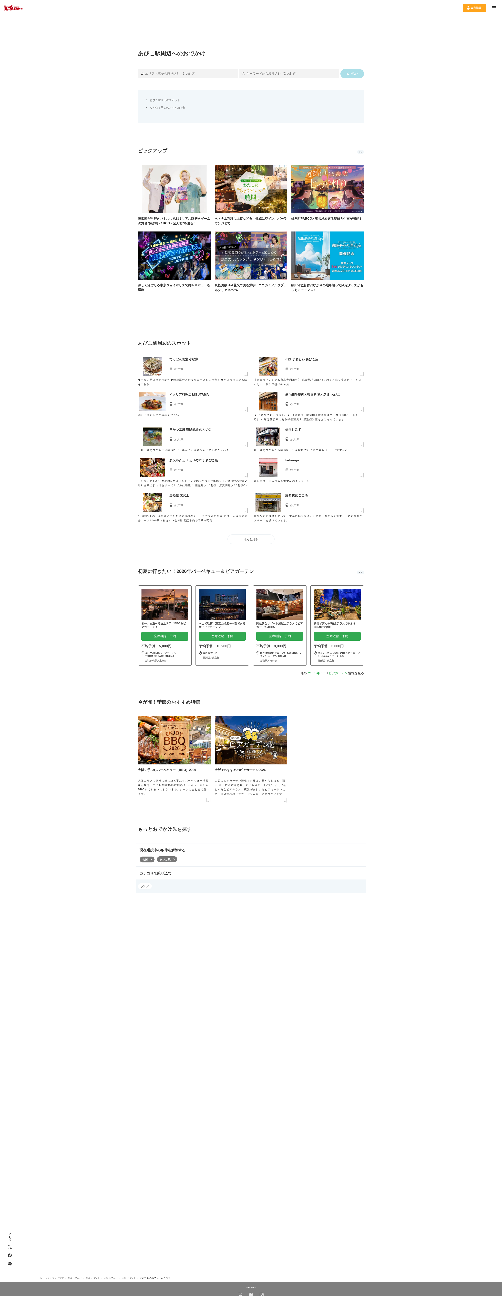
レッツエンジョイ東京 (52, 1278)
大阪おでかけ (111, 1278)
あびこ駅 (165, 859)
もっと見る (251, 539)
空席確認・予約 (165, 636)
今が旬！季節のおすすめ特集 (168, 107)
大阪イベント (129, 1278)
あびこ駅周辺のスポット (165, 100)
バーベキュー (316, 673)
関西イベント (93, 1278)
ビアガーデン (338, 673)
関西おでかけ (75, 1278)
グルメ (145, 886)
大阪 (145, 859)
